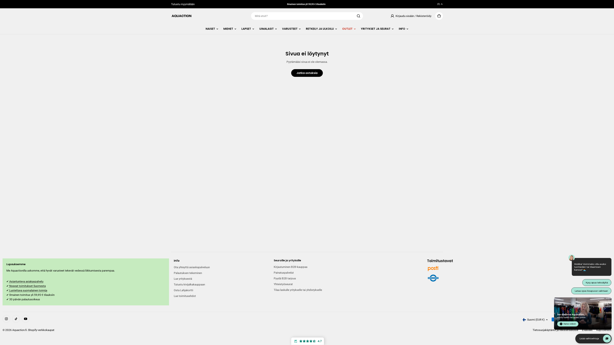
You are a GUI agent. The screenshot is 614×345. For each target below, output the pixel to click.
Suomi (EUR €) (536, 319)
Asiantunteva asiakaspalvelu (26, 281)
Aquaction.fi (19, 330)
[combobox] (307, 16)
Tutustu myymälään (183, 4)
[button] (307, 341)
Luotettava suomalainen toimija (28, 290)
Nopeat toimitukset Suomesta (27, 286)
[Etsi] (358, 16)
